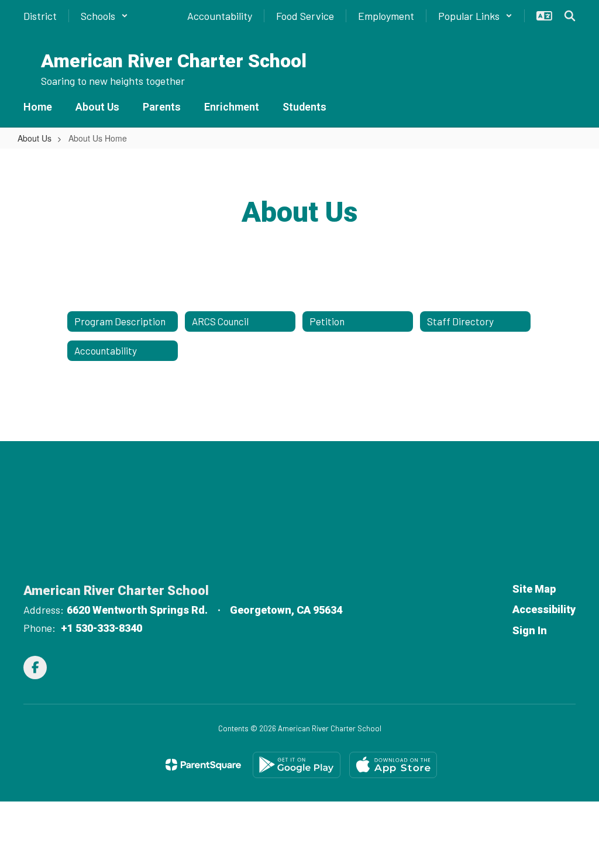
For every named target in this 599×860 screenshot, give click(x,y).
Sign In (529, 630)
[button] (104, 15)
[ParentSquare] (203, 764)
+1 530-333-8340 (101, 628)
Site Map (534, 589)
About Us (34, 138)
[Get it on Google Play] (296, 765)
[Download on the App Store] (393, 765)
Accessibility (544, 609)
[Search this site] (570, 16)
